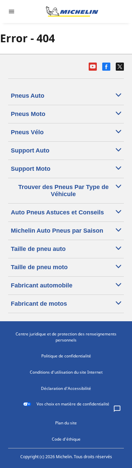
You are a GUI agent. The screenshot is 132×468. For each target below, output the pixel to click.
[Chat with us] (117, 409)
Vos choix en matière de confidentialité (73, 404)
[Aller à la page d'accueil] (72, 11)
